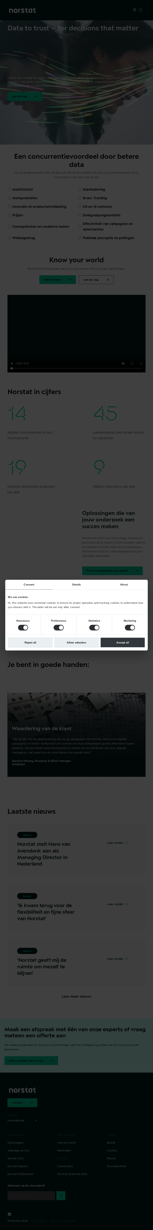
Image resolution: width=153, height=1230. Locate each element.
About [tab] (124, 584)
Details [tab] (76, 584)
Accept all (122, 642)
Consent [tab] (29, 584)
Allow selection (76, 642)
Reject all (30, 642)
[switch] (59, 627)
